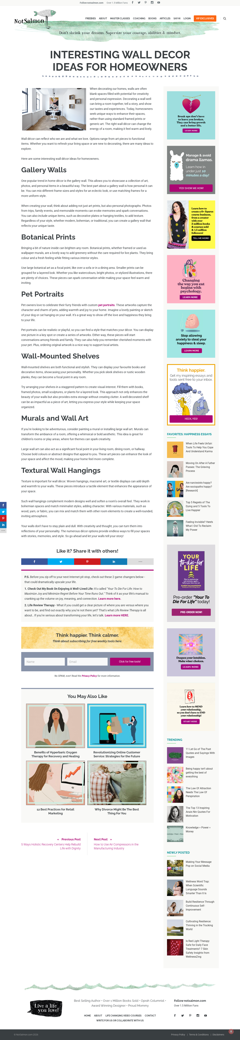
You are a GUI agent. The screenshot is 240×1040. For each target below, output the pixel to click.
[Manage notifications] (231, 1031)
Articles (165, 18)
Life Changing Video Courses (123, 1015)
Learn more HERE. (117, 615)
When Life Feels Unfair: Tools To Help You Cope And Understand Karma (199, 447)
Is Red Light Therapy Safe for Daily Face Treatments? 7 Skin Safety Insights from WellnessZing (197, 948)
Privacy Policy (178, 1034)
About (103, 18)
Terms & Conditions (199, 1034)
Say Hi (177, 18)
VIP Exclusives (205, 18)
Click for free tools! (130, 661)
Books (152, 18)
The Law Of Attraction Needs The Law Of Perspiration (198, 792)
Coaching (139, 18)
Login (187, 18)
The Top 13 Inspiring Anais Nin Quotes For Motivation (198, 811)
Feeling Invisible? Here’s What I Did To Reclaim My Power (199, 525)
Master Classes (120, 18)
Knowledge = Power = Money (198, 829)
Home (87, 1015)
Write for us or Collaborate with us (120, 1020)
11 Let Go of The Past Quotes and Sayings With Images (200, 753)
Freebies (90, 18)
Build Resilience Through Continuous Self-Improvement (200, 905)
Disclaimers (218, 1034)
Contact (150, 1015)
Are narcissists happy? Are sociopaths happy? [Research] (199, 486)
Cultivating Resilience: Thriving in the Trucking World (199, 925)
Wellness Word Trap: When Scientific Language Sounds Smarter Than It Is (197, 887)
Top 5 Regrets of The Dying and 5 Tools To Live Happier (198, 506)
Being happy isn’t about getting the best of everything (199, 772)
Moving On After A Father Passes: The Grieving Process (200, 467)
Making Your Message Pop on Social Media (198, 863)
